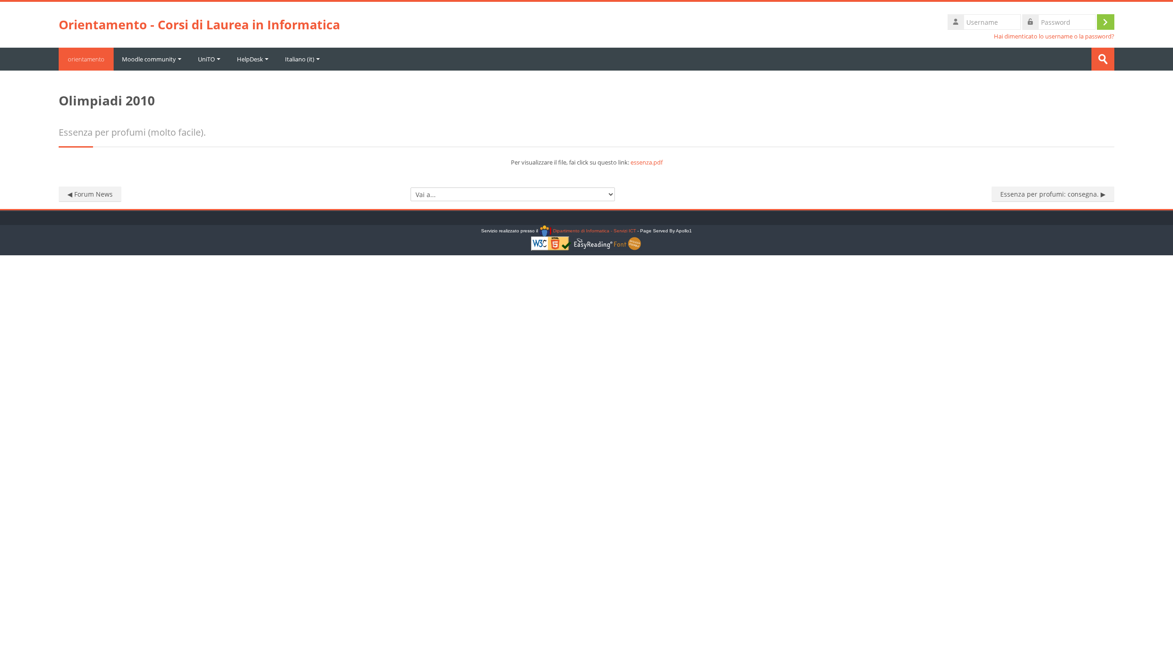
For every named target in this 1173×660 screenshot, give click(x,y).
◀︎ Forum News (90, 194)
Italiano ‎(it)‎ (299, 59)
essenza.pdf (646, 162)
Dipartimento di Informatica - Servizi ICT (594, 230)
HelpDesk (250, 59)
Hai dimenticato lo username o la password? (1054, 36)
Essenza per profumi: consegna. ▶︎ (1053, 194)
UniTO (206, 59)
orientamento (86, 59)
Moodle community (149, 59)
